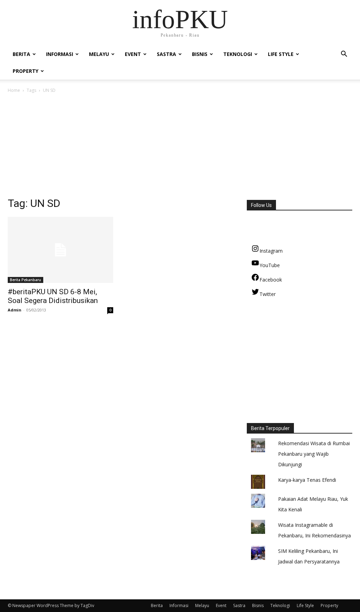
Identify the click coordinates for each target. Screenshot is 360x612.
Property (25, 71)
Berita (21, 54)
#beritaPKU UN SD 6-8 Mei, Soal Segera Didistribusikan (53, 296)
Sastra (166, 54)
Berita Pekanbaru (25, 279)
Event (133, 54)
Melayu (99, 54)
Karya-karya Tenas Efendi (307, 480)
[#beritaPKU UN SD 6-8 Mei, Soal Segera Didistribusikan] (60, 250)
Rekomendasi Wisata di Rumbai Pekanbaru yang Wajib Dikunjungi (314, 454)
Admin (14, 310)
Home (14, 90)
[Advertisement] (180, 147)
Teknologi (237, 54)
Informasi (59, 54)
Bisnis (199, 54)
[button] (343, 54)
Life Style (281, 54)
